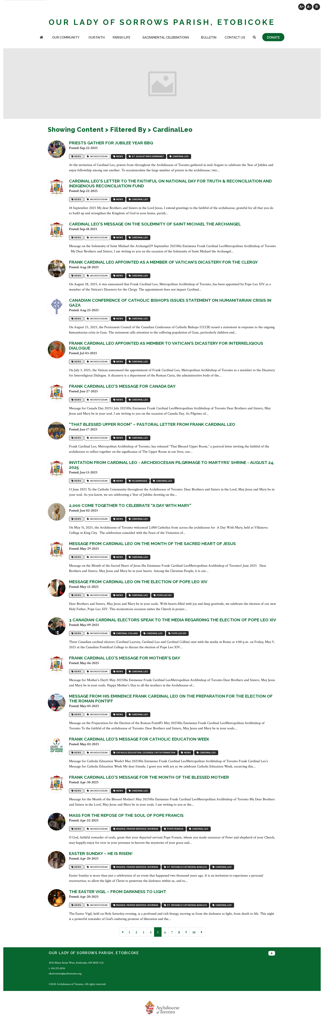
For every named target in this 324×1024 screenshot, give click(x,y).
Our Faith (96, 37)
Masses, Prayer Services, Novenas (136, 829)
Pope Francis (174, 829)
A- (309, 7)
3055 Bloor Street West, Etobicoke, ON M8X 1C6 (76, 962)
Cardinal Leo (180, 156)
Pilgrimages (139, 481)
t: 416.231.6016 (57, 968)
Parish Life (121, 37)
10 (194, 932)
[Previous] (122, 932)
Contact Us (235, 37)
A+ (302, 7)
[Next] (201, 932)
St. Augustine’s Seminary (147, 156)
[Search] (254, 37)
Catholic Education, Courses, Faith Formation (145, 752)
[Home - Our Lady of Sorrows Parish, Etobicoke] (41, 37)
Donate (273, 37)
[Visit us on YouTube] (271, 954)
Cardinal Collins (126, 633)
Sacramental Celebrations (165, 37)
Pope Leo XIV (163, 595)
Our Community (65, 37)
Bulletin (208, 37)
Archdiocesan (98, 156)
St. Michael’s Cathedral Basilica (186, 867)
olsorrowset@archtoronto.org (65, 973)
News (77, 156)
